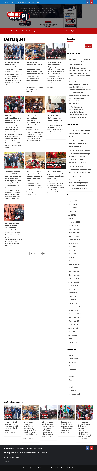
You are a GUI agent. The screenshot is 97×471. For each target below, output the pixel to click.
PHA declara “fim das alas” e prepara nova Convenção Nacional (55, 118)
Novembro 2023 (74, 317)
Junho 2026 (72, 208)
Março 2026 (72, 218)
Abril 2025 (72, 257)
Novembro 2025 (74, 233)
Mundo (59, 31)
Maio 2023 (72, 339)
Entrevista (51, 31)
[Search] (92, 30)
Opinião (65, 31)
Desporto (35, 31)
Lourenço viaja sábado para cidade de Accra (80, 133)
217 (41, 254)
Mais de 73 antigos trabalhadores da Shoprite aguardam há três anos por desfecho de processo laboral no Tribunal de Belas (55, 68)
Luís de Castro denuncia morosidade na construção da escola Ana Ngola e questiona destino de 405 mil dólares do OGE (34, 68)
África (70, 355)
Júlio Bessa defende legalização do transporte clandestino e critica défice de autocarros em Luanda (33, 121)
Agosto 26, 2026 (52, 76)
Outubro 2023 (73, 321)
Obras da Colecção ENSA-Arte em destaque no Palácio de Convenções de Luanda (13, 65)
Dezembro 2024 (74, 271)
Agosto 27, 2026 (10, 71)
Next (44, 254)
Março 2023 (72, 342)
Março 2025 (72, 261)
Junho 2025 (72, 250)
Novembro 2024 (74, 275)
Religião (72, 31)
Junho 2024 (72, 293)
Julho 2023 (72, 332)
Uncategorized (74, 394)
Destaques (9, 57)
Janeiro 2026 (73, 225)
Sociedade (9, 31)
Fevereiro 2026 (74, 222)
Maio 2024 (72, 296)
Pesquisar (71, 39)
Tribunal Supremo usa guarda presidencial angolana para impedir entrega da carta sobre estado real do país (79, 182)
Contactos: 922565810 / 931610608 (28, 2)
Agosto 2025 (73, 243)
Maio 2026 (72, 211)
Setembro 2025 (74, 240)
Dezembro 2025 (74, 229)
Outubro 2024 (73, 279)
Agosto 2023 (73, 328)
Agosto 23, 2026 (31, 183)
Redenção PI (17, 132)
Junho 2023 (72, 335)
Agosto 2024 (73, 286)
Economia (43, 31)
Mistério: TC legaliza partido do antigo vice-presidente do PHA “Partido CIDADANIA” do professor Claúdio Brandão (80, 156)
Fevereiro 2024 (74, 307)
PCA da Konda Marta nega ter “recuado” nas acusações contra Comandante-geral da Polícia (34, 176)
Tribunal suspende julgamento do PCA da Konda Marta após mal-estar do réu (55, 174)
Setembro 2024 (74, 282)
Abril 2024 (72, 300)
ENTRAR (7, 461)
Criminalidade (25, 31)
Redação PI (17, 71)
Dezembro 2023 (74, 314)
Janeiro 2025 (73, 268)
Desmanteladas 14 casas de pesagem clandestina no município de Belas (12, 226)
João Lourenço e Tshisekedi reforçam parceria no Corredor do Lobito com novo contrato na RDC (79, 99)
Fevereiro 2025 (74, 264)
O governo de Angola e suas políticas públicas (78, 143)
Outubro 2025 (73, 236)
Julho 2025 (72, 247)
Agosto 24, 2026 (52, 123)
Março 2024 (72, 303)
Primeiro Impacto (57, 468)
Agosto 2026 (73, 201)
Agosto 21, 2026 (52, 181)
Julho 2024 (72, 289)
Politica (16, 31)
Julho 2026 (72, 204)
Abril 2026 (72, 215)
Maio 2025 (72, 254)
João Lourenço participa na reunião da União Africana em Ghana (80, 169)
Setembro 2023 (74, 324)
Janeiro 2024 (73, 310)
